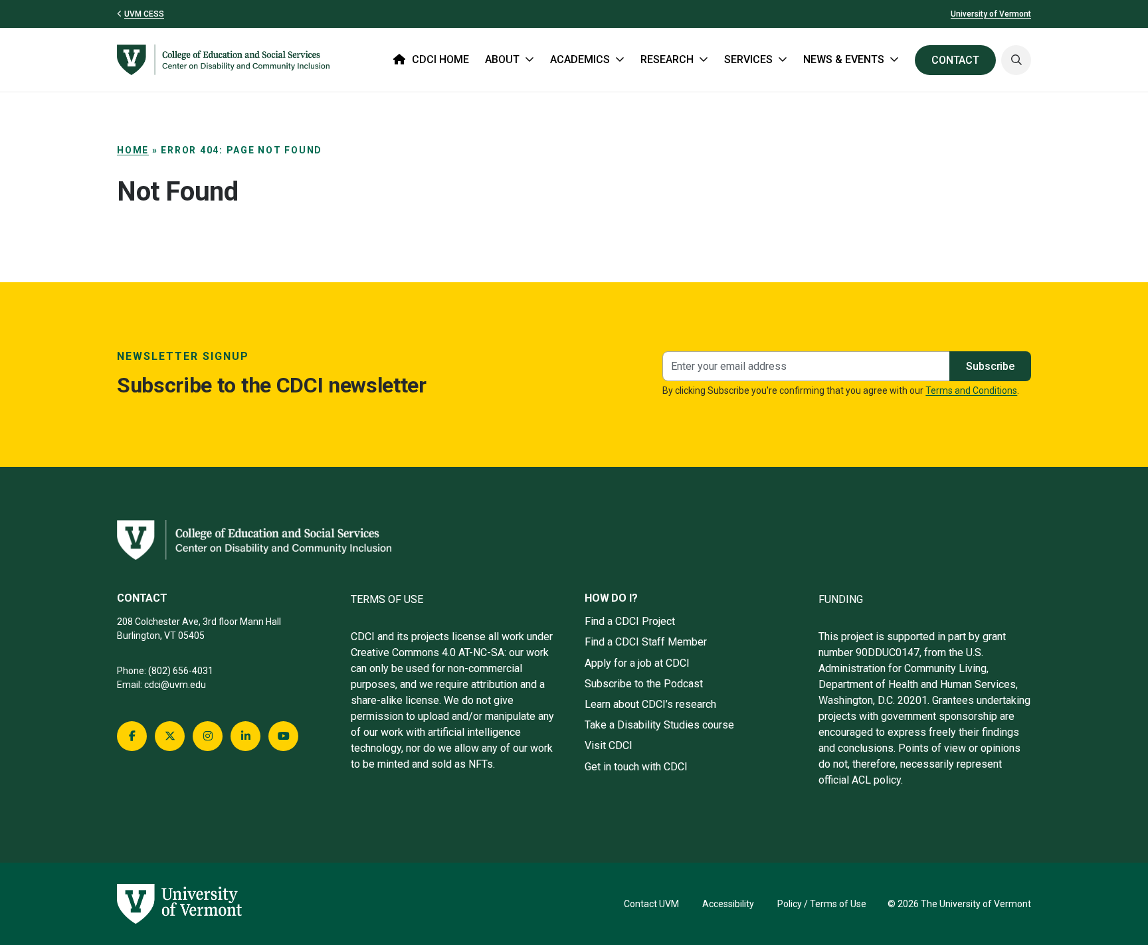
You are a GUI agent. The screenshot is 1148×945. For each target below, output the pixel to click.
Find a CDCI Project (630, 621)
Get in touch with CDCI (636, 766)
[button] (1016, 60)
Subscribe (990, 366)
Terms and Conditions (971, 390)
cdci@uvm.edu (175, 684)
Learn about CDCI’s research (650, 704)
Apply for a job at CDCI (637, 663)
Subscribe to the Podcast (644, 683)
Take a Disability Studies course (659, 725)
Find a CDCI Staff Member (646, 642)
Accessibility (728, 904)
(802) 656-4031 (180, 670)
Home (133, 150)
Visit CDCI (608, 745)
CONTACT (955, 60)
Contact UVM (651, 904)
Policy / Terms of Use (821, 904)
